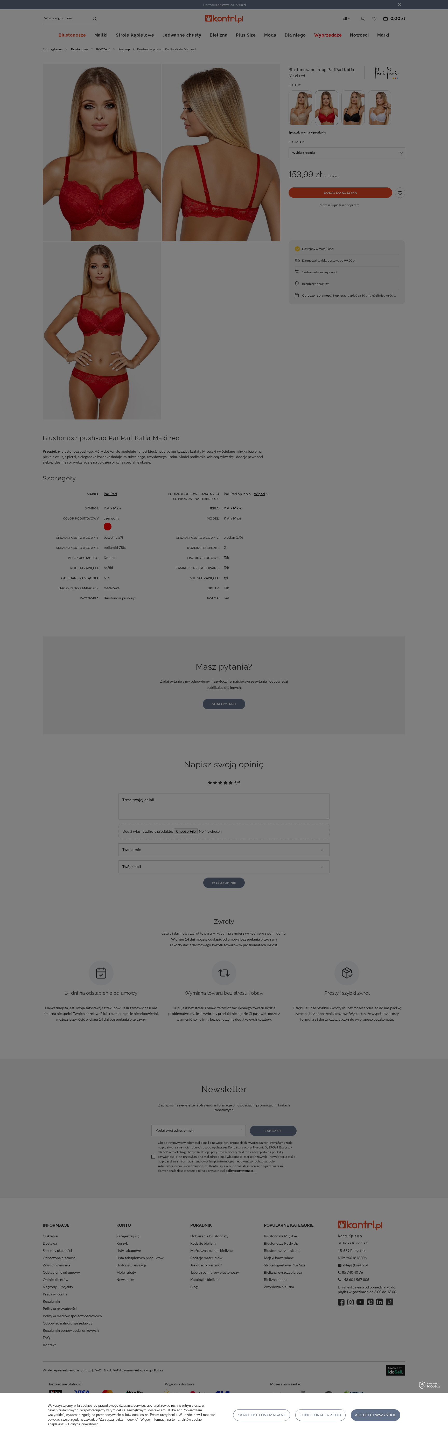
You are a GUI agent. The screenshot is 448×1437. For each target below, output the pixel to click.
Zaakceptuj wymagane (261, 1415)
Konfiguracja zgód (320, 1415)
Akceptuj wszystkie (375, 1415)
